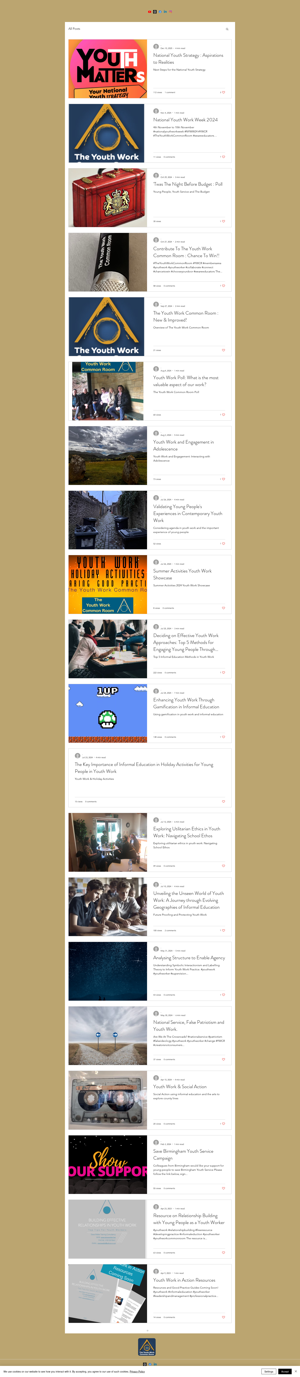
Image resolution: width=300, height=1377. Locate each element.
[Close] (296, 1371)
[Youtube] (149, 11)
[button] (227, 29)
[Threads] (155, 11)
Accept (285, 1371)
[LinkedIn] (165, 11)
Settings (268, 1371)
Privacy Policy (137, 1371)
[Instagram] (170, 11)
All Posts (74, 29)
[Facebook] (160, 11)
